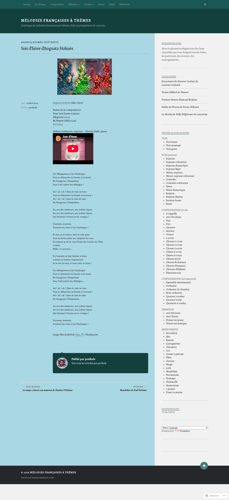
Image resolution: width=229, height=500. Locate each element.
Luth (168, 368)
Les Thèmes (40, 4)
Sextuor (170, 231)
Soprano (170, 158)
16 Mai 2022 (32, 103)
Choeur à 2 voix (174, 241)
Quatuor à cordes (175, 296)
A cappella (171, 213)
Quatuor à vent (174, 300)
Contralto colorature (177, 183)
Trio (168, 224)
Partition (58, 124)
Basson (170, 340)
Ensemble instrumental (178, 282)
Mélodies (73, 4)
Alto (168, 336)
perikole (33, 107)
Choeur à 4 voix (174, 248)
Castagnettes (173, 343)
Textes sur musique (176, 323)
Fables (112, 4)
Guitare (170, 361)
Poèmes (87, 4)
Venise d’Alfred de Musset (175, 92)
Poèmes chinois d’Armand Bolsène (179, 99)
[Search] (205, 4)
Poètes (101, 4)
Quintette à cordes (176, 303)
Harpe (169, 364)
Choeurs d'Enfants (175, 269)
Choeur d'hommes (176, 266)
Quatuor (170, 227)
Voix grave (171, 149)
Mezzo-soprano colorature (180, 176)
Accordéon (171, 333)
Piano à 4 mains (174, 392)
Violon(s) (170, 378)
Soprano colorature (176, 162)
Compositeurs (57, 4)
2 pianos (170, 389)
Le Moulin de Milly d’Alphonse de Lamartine (185, 114)
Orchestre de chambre (178, 289)
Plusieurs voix (173, 273)
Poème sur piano (175, 320)
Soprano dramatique (177, 165)
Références (124, 4)
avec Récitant (173, 313)
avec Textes (172, 316)
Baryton (170, 193)
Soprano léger (173, 169)
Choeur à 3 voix (174, 245)
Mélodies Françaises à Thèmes (56, 20)
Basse (169, 204)
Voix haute (51, 42)
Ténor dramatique (175, 190)
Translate (185, 431)
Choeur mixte (173, 259)
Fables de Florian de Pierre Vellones (180, 107)
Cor (168, 350)
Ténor (169, 186)
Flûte (169, 357)
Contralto (171, 179)
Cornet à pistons (175, 354)
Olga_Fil (79, 334)
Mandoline (171, 371)
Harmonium (172, 385)
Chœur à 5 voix (174, 252)
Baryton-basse (173, 200)
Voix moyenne (173, 145)
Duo (168, 220)
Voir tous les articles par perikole (89, 363)
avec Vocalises (173, 217)
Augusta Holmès (31, 42)
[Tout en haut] (204, 466)
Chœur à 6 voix (174, 255)
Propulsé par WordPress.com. (37, 478)
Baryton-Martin (174, 197)
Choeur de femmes (176, 262)
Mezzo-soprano (174, 172)
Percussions (172, 375)
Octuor (170, 234)
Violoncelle (172, 382)
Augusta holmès (62, 103)
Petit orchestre (174, 293)
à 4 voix (170, 238)
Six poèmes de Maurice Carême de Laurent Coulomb (180, 83)
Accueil (26, 4)
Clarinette (171, 347)
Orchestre (171, 286)
